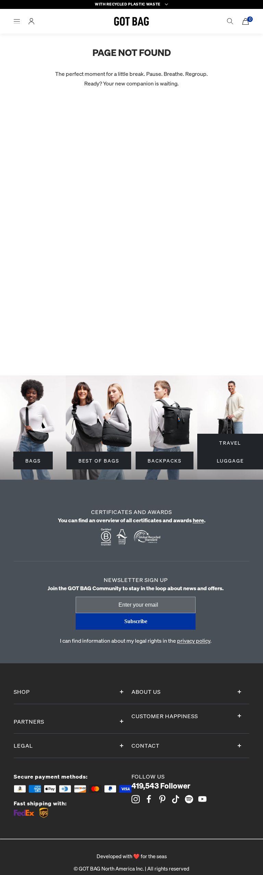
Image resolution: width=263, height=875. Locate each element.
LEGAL (23, 745)
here (198, 520)
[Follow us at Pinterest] (162, 799)
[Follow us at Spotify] (189, 799)
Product (10, 202)
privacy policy (193, 640)
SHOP (22, 691)
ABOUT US (146, 691)
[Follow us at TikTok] (176, 799)
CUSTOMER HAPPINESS (165, 716)
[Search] (230, 21)
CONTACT (146, 745)
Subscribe (135, 621)
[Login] (31, 21)
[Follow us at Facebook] (149, 799)
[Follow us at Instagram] (136, 799)
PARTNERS (29, 721)
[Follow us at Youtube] (202, 799)
